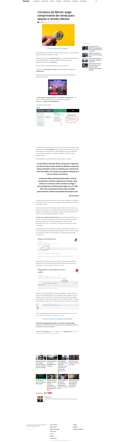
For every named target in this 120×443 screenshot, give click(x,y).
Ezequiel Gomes (42, 22)
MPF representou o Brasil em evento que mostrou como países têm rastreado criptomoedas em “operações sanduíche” (95, 67)
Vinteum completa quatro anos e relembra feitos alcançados (41, 382)
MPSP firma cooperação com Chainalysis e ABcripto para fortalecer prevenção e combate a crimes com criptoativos (41, 364)
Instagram (42, 333)
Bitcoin (45, 393)
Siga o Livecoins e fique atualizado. (59, 48)
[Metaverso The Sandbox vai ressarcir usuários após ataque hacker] (85, 55)
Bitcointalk (61, 265)
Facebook (75, 331)
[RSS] (32, 429)
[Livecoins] (26, 1)
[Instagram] (30, 429)
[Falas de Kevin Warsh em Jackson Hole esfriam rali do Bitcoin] (74, 357)
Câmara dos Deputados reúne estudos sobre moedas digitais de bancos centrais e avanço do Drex (74, 383)
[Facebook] (27, 429)
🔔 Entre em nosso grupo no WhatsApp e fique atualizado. (57, 319)
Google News (55, 333)
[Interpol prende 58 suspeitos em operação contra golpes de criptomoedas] (85, 60)
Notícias (50, 393)
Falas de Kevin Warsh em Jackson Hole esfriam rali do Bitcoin (74, 363)
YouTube (48, 333)
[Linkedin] (44, 400)
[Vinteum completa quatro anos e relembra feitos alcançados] (41, 376)
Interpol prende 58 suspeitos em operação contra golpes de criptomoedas (95, 60)
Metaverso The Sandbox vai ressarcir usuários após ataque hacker (95, 55)
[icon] (96, 1)
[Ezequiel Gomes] (38, 22)
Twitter (37, 333)
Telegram (60, 331)
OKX (46, 325)
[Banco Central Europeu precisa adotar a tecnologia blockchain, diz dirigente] (52, 357)
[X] (34, 429)
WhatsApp (53, 331)
